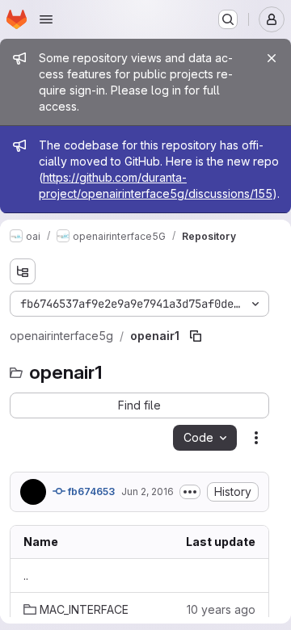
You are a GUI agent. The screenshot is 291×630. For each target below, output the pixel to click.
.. (25, 575)
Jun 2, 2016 (147, 491)
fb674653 (90, 491)
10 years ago (221, 609)
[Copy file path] (196, 336)
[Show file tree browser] (23, 271)
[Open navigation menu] (46, 19)
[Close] (271, 58)
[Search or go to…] (228, 19)
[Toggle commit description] (189, 492)
